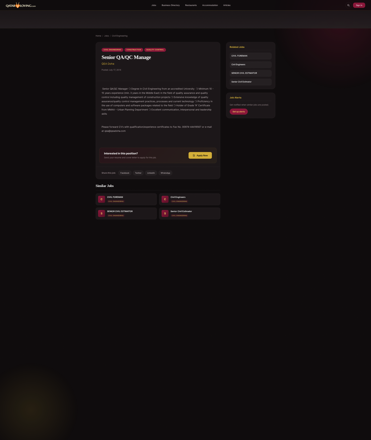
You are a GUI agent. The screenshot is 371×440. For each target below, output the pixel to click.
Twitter (138, 173)
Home (98, 35)
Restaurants (191, 5)
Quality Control (155, 50)
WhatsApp (165, 173)
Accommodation (210, 5)
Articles (227, 5)
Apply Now (202, 155)
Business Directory (171, 5)
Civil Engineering (120, 35)
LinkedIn (151, 173)
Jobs (153, 5)
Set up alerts (239, 111)
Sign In (359, 5)
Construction (134, 50)
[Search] (348, 5)
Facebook (124, 173)
